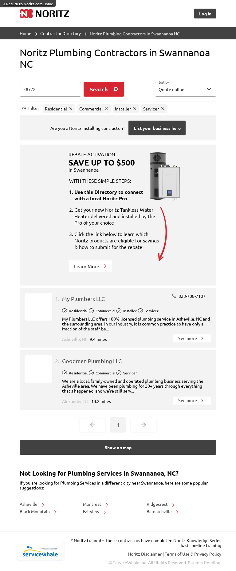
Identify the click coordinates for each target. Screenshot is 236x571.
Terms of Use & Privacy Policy (193, 554)
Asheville (29, 504)
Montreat (92, 504)
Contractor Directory (60, 33)
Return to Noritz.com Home (28, 3)
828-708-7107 (192, 296)
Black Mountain (35, 511)
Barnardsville (160, 511)
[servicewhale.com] (40, 551)
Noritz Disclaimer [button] (145, 554)
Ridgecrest (158, 504)
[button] (185, 89)
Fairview (91, 511)
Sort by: (164, 82)
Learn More (87, 266)
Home (25, 33)
